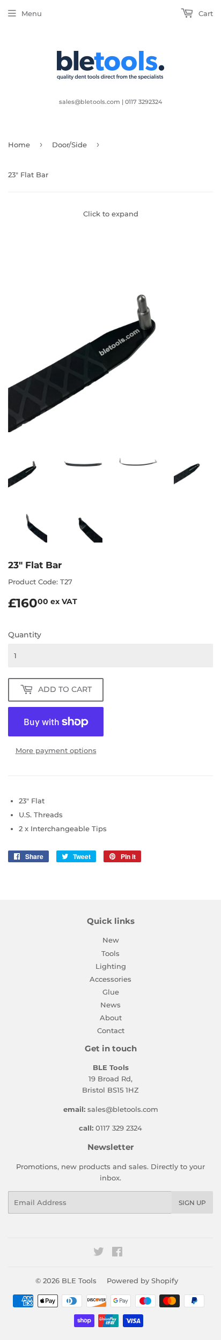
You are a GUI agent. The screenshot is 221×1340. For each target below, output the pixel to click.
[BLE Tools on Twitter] (98, 1253)
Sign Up (192, 1203)
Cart (204, 13)
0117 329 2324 (118, 1128)
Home (19, 144)
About (111, 1017)
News (110, 1004)
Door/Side (69, 144)
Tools (110, 953)
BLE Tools (79, 1280)
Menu (31, 13)
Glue (110, 992)
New (110, 940)
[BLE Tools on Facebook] (117, 1253)
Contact (110, 1030)
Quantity (24, 634)
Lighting (110, 966)
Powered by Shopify (142, 1280)
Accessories (110, 979)
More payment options (56, 750)
